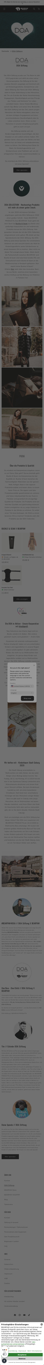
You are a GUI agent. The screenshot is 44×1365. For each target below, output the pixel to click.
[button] (4, 1360)
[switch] (5, 1354)
